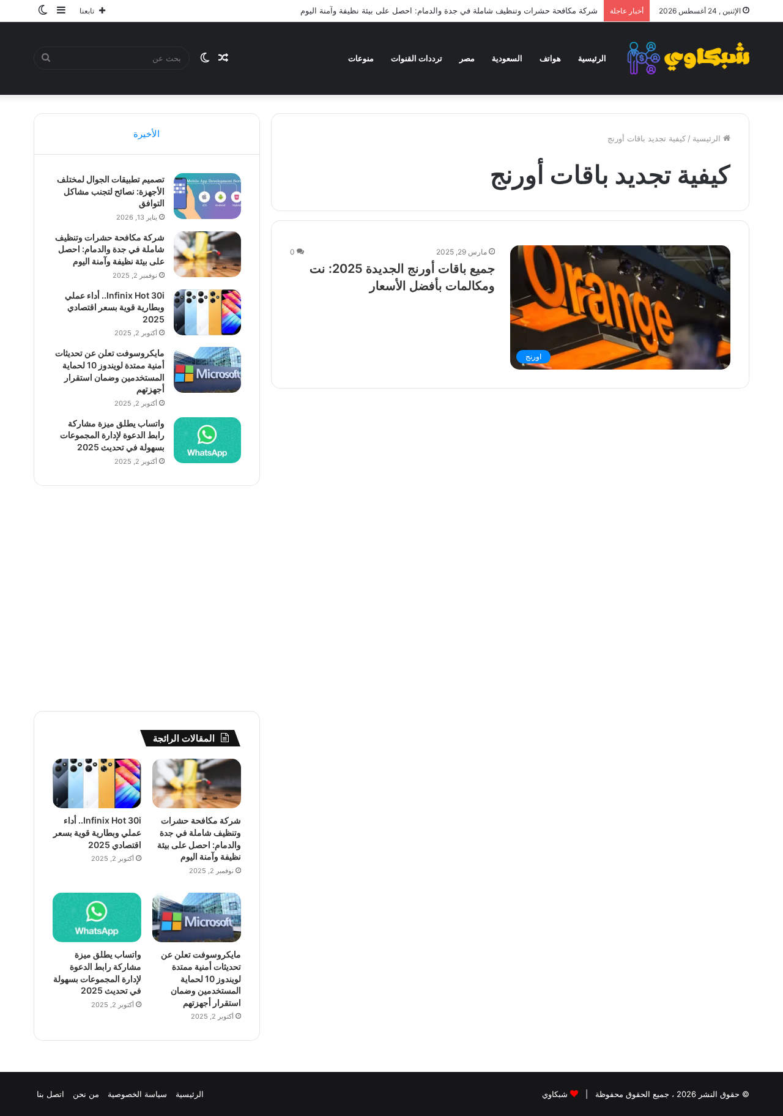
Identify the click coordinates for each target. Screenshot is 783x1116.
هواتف (550, 58)
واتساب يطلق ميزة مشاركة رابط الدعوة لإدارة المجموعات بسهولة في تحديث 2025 (112, 435)
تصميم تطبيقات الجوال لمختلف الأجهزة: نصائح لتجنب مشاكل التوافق (111, 191)
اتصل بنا (50, 1094)
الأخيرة (146, 134)
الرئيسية (592, 58)
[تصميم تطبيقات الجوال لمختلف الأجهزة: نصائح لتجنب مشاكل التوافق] (207, 196)
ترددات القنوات (416, 58)
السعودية (507, 58)
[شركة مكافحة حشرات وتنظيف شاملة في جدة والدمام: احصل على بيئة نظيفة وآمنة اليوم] (207, 254)
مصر (467, 58)
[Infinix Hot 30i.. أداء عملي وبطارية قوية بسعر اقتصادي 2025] (207, 312)
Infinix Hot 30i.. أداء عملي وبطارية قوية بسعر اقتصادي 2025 (115, 307)
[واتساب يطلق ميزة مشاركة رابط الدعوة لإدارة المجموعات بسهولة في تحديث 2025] (207, 440)
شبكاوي (555, 1094)
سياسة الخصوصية (137, 1094)
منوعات (361, 58)
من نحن (86, 1094)
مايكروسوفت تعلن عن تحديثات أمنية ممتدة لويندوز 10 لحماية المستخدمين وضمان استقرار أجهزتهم (201, 978)
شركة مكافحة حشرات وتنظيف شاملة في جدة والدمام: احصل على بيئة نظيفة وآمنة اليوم (449, 10)
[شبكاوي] (688, 58)
